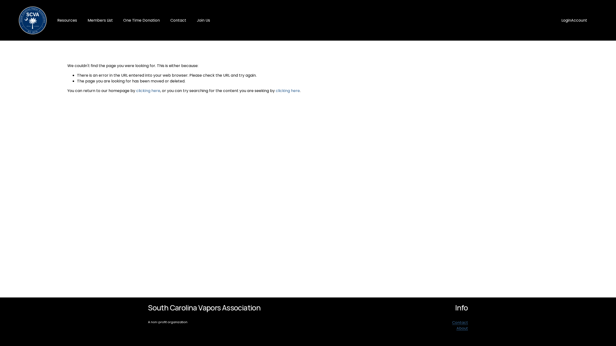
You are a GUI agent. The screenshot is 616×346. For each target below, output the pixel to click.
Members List (100, 20)
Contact (178, 20)
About (462, 328)
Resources (67, 20)
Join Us (203, 20)
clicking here (148, 90)
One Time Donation (141, 20)
